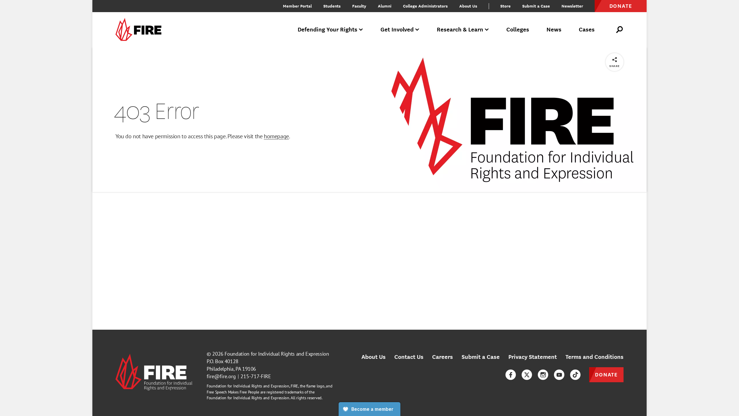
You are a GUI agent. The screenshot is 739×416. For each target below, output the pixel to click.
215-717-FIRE (255, 376)
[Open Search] (620, 29)
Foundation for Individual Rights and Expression (277, 353)
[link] (140, 30)
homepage (276, 136)
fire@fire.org (221, 376)
